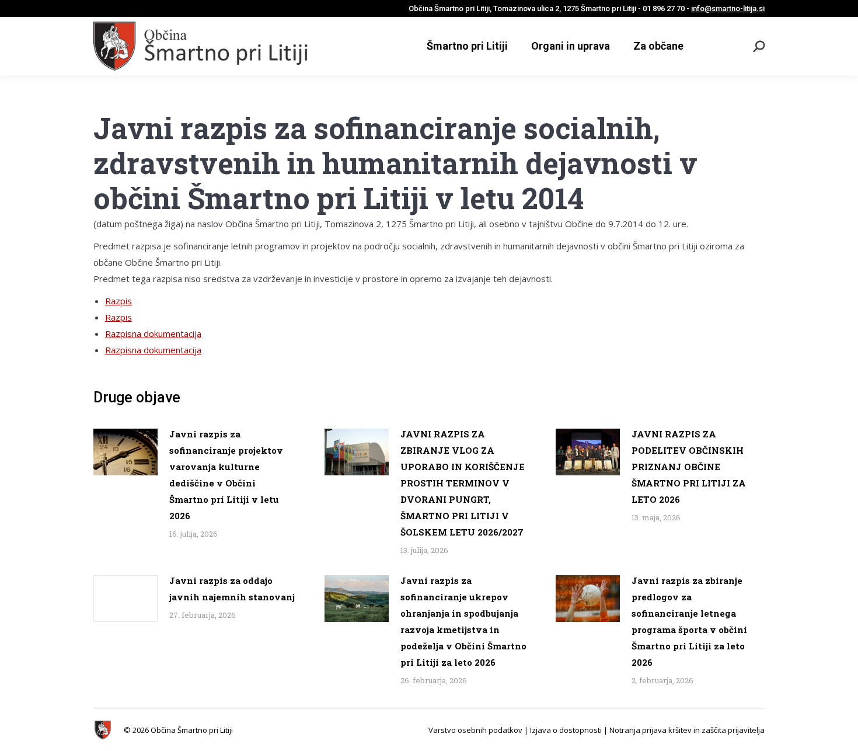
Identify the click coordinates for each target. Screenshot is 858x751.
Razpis (118, 301)
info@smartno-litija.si (728, 8)
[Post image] (125, 452)
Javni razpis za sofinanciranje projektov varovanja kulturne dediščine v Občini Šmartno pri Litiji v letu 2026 (226, 474)
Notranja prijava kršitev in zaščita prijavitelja (687, 730)
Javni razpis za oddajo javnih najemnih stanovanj (232, 589)
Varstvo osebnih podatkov (475, 730)
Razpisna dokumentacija (153, 333)
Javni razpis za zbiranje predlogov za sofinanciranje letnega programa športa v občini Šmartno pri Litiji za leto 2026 (689, 621)
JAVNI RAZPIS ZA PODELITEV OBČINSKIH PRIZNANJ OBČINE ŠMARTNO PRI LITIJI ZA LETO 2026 (689, 466)
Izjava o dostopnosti (566, 730)
